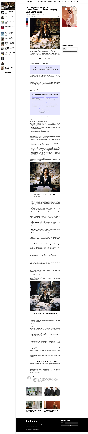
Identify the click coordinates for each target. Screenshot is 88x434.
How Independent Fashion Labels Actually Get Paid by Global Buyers (33, 397)
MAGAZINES (50, 1)
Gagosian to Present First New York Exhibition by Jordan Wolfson (10, 43)
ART (62, 1)
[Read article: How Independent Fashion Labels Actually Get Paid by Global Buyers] (34, 391)
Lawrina (55, 143)
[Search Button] (77, 1)
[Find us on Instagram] (64, 428)
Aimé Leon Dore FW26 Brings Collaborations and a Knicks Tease (9, 17)
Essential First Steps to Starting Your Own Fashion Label (50, 397)
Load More (8, 72)
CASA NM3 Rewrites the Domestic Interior (10, 53)
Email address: (64, 49)
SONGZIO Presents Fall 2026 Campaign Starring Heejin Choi (9, 57)
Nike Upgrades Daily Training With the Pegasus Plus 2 (10, 27)
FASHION (41, 1)
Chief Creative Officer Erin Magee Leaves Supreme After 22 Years (10, 38)
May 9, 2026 (45, 412)
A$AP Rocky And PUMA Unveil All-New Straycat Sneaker (10, 62)
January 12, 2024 (28, 16)
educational (37, 222)
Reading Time (37, 372)
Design (45, 408)
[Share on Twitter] (27, 22)
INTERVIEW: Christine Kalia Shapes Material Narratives (9, 12)
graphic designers (57, 247)
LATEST (38, 1)
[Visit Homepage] (30, 2)
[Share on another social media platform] (27, 26)
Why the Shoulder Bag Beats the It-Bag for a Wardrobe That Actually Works (9, 67)
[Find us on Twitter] (68, 1)
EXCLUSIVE (54, 1)
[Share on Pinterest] (27, 24)
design (33, 372)
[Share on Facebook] (27, 19)
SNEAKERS (45, 1)
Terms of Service (34, 426)
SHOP (65, 1)
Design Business (33, 16)
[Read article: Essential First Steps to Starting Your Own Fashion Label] (52, 391)
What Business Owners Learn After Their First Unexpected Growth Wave (33, 411)
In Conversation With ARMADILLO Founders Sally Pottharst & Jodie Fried (51, 411)
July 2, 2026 (27, 412)
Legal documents (34, 201)
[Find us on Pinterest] (71, 1)
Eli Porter (34, 376)
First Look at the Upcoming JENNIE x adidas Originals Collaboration (9, 33)
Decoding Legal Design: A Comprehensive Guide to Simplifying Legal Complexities (7, 6)
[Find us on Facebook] (61, 428)
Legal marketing (34, 229)
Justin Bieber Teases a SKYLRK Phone (9, 22)
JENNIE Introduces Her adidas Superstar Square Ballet (9, 48)
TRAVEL (59, 1)
